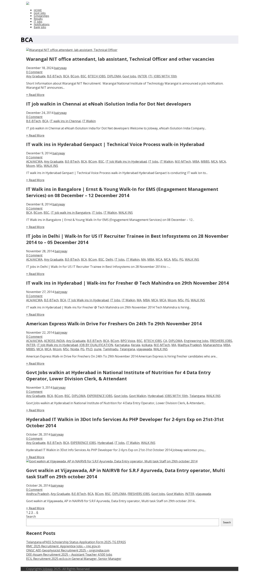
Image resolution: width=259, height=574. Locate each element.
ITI (150, 76)
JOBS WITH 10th (165, 76)
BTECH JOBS (97, 76)
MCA (214, 161)
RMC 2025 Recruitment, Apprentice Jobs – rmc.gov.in (63, 546)
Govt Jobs (40, 13)
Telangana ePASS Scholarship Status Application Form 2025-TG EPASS (76, 542)
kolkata (147, 345)
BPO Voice (128, 341)
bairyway (60, 68)
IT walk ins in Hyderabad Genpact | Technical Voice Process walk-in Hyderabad (115, 144)
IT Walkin (89, 121)
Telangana (127, 349)
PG (181, 259)
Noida (74, 349)
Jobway (48, 569)
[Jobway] (27, 4)
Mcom (30, 166)
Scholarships (41, 16)
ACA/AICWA (34, 161)
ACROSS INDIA (54, 341)
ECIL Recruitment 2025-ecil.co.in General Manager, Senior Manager (73, 559)
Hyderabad (155, 396)
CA (165, 341)
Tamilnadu (110, 349)
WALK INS (51, 166)
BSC (83, 76)
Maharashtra (212, 345)
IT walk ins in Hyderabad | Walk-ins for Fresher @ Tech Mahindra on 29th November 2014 (127, 283)
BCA (66, 76)
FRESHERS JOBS (221, 341)
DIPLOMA (114, 76)
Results (38, 18)
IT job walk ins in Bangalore (70, 212)
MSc (39, 166)
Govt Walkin (137, 396)
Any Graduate (36, 76)
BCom (75, 76)
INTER (142, 76)
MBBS (205, 161)
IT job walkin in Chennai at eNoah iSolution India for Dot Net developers (108, 104)
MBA (195, 161)
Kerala (135, 345)
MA (143, 259)
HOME (38, 10)
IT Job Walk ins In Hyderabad (126, 161)
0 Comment (34, 72)
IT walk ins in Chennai (65, 121)
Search (31, 516)
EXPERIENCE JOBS (99, 396)
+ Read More (35, 95)
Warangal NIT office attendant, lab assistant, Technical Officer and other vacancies (120, 59)
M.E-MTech (183, 161)
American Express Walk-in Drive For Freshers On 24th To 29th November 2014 (114, 323)
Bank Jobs (40, 27)
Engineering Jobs (196, 341)
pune (97, 349)
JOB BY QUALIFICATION (96, 345)
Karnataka (122, 345)
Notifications (41, 24)
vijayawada (144, 349)
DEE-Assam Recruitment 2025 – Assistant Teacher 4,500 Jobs (69, 554)
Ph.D (89, 349)
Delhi (109, 259)
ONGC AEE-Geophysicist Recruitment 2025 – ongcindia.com (67, 550)
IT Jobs (38, 21)
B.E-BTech (54, 76)
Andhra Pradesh (37, 494)
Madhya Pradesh (190, 345)
